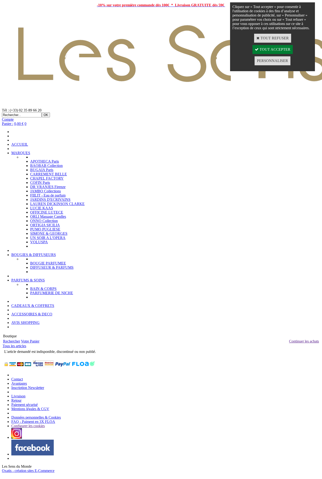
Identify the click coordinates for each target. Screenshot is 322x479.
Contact (17, 379)
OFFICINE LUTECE (46, 212)
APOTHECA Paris (44, 161)
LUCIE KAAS (41, 208)
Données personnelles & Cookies (36, 417)
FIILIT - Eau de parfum (48, 195)
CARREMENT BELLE (48, 174)
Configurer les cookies (28, 426)
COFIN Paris (40, 183)
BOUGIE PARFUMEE (48, 263)
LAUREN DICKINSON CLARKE (57, 204)
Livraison (18, 396)
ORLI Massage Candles (48, 217)
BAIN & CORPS (43, 289)
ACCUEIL (19, 144)
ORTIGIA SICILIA (45, 225)
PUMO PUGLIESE (45, 229)
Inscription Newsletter (27, 388)
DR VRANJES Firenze (48, 187)
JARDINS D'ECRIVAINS (50, 200)
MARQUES (20, 153)
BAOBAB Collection (46, 166)
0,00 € (19, 124)
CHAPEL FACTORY (47, 178)
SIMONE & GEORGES (48, 233)
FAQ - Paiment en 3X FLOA (33, 422)
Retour (16, 400)
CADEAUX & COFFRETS (32, 306)
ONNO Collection (44, 221)
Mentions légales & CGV (30, 409)
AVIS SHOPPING (25, 323)
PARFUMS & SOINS (28, 280)
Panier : (7, 124)
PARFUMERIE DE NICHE (51, 293)
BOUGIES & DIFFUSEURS (33, 255)
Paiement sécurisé (24, 405)
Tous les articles (14, 346)
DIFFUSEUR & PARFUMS (52, 267)
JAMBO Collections (45, 191)
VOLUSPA (39, 242)
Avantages (19, 383)
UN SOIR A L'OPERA (48, 238)
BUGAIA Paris (41, 170)
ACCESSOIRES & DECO (31, 314)
